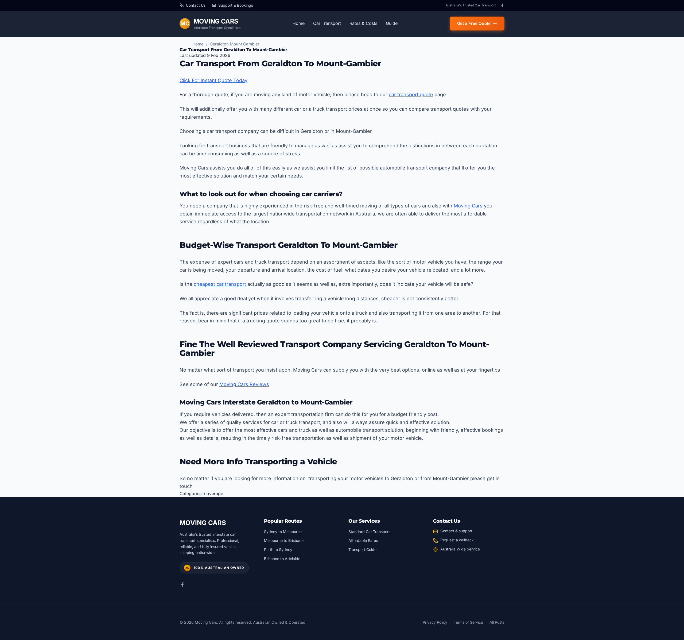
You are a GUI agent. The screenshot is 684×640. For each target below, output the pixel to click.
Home (299, 23)
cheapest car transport (220, 284)
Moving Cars (468, 206)
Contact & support (456, 531)
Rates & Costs (363, 23)
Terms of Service (468, 622)
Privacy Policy (435, 622)
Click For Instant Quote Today (213, 80)
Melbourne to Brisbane (284, 540)
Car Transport (327, 23)
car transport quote (411, 94)
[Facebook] (502, 5)
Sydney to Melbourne (283, 531)
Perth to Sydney (278, 549)
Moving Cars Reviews (244, 384)
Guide (392, 23)
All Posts (496, 622)
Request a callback (457, 540)
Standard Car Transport (369, 531)
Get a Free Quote (474, 23)
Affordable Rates (363, 540)
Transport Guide (362, 549)
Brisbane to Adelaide (282, 558)
